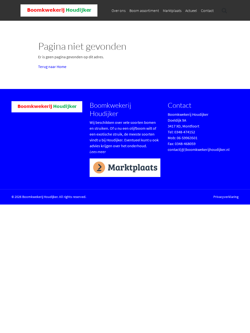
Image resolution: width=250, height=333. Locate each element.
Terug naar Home (52, 66)
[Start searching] (224, 10)
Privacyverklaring (226, 197)
